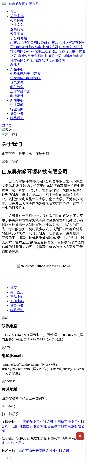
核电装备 (17, 82)
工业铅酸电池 (20, 91)
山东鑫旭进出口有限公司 (28, 42)
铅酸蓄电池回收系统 (25, 78)
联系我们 (17, 118)
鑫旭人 (15, 65)
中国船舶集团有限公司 (36, 422)
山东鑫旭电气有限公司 (48, 60)
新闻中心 (17, 100)
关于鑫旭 (17, 16)
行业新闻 (17, 109)
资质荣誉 (17, 34)
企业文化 (17, 25)
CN (4, 125)
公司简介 (17, 20)
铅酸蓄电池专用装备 (25, 73)
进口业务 (17, 113)
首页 (13, 11)
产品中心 (17, 69)
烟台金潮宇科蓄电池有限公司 (36, 47)
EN (9, 125)
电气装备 (17, 87)
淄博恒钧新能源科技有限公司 (40, 56)
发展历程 (17, 29)
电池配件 (17, 96)
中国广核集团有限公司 (26, 426)
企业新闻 (17, 105)
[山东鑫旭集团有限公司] (20, 3)
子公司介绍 (18, 38)
